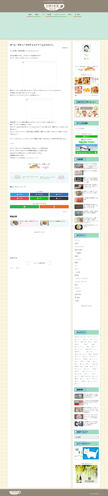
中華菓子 (78, 253)
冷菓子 (77, 243)
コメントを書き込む (39, 263)
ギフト (77, 269)
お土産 (78, 272)
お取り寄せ (78, 294)
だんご (86, 55)
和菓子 (77, 262)
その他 (77, 301)
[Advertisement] (54, 28)
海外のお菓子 (79, 250)
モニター (77, 288)
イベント (77, 240)
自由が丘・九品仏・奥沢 (21, 186)
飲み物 (77, 275)
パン (12, 186)
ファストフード (79, 246)
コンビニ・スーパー (81, 281)
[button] (97, 128)
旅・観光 (77, 297)
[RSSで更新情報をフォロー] (54, 206)
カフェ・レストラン (82, 278)
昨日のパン (13, 131)
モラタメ (78, 291)
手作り (77, 285)
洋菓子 (77, 256)
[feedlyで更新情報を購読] (24, 206)
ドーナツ (78, 259)
